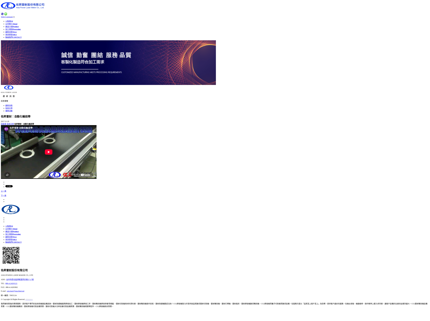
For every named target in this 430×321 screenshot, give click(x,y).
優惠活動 (9, 111)
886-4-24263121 (11, 283)
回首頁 (3, 124)
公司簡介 (11, 24)
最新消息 (11, 32)
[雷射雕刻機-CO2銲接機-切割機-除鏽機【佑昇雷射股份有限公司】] (23, 8)
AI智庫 (9, 21)
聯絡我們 (13, 37)
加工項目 (13, 29)
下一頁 (3, 196)
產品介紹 (12, 27)
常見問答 (11, 35)
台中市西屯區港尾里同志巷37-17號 (20, 279)
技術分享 (9, 108)
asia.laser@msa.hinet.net (15, 291)
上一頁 (3, 191)
